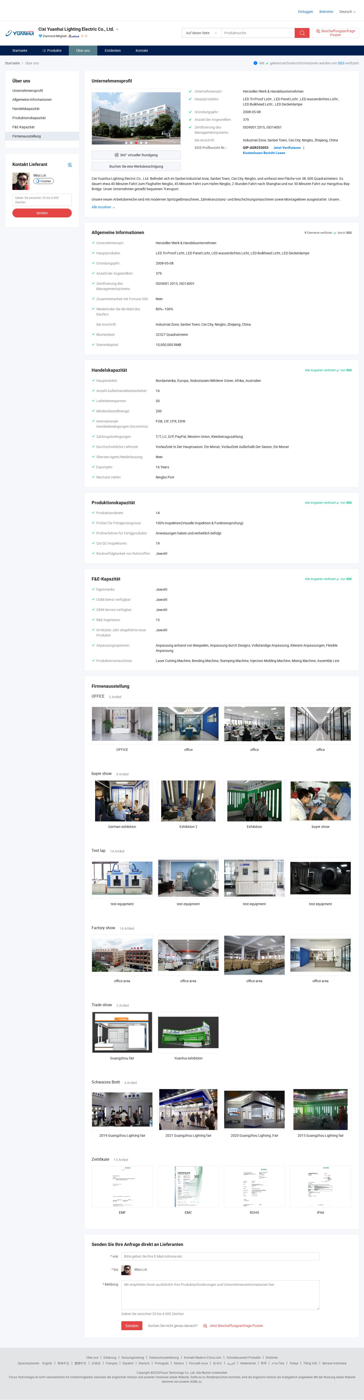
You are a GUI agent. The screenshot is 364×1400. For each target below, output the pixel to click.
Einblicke (272, 1357)
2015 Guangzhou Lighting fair (321, 1135)
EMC (188, 1212)
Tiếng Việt (310, 1363)
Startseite (19, 50)
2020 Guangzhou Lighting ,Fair (254, 1135)
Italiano (179, 1363)
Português (162, 1363)
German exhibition (122, 826)
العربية (231, 1363)
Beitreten (326, 11)
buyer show (321, 826)
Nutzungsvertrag (133, 1357)
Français (111, 1363)
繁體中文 (80, 1363)
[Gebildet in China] (37, 10)
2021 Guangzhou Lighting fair (188, 1135)
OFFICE (122, 749)
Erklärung (110, 1357)
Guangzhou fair (122, 1058)
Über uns (83, 50)
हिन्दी (263, 1363)
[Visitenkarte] (70, 164)
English (47, 1363)
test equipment (122, 903)
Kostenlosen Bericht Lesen (264, 153)
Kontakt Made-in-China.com (202, 1357)
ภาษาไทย (278, 1363)
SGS (341, 63)
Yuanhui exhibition (188, 1058)
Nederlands (248, 1363)
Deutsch (144, 1363)
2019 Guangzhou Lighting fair (122, 1135)
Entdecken (113, 50)
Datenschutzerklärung (164, 1357)
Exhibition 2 (188, 826)
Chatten (45, 181)
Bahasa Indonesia (334, 1363)
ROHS (254, 1212)
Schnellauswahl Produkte (243, 1357)
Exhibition (254, 826)
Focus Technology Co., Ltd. (177, 1372)
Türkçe (293, 1363)
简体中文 (63, 1363)
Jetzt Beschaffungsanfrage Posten (233, 1325)
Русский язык (198, 1363)
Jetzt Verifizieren (287, 148)
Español (128, 1363)
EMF (122, 1212)
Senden (42, 213)
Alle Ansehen (102, 207)
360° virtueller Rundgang (139, 155)
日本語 (96, 1363)
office (188, 749)
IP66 (320, 1212)
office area (122, 980)
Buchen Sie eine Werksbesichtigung (136, 166)
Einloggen (305, 11)
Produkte (54, 50)
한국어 (217, 1363)
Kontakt (142, 50)
